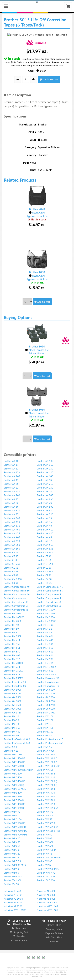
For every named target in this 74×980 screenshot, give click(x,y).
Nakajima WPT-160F (47, 906)
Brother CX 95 (44, 583)
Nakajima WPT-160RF (15, 910)
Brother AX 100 (45, 461)
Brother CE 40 (44, 556)
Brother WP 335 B (46, 788)
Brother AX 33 (11, 514)
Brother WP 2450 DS (14, 781)
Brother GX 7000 (46, 693)
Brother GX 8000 (13, 701)
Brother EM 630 (12, 659)
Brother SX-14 (11, 746)
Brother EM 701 (45, 659)
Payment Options (54, 933)
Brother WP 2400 (13, 777)
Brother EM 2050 (13, 621)
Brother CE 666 (45, 571)
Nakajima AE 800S (46, 898)
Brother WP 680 (45, 846)
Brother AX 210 (45, 483)
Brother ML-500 (45, 735)
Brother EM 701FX (13, 663)
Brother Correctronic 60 (49, 605)
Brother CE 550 (45, 563)
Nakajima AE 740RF (47, 891)
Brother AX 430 (45, 533)
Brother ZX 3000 (46, 880)
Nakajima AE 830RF (47, 902)
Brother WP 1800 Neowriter (18, 769)
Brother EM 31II (12, 632)
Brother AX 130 (45, 472)
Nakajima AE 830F (13, 902)
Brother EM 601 (45, 651)
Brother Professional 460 (50, 743)
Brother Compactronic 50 (17, 590)
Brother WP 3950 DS (14, 807)
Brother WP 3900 (46, 800)
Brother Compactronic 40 (17, 586)
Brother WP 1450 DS (14, 762)
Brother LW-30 (11, 724)
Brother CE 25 (11, 552)
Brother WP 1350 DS (14, 758)
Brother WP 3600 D (47, 796)
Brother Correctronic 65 (16, 609)
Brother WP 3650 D (14, 800)
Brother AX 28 (44, 502)
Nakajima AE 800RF (14, 898)
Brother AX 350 (12, 522)
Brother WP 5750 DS (48, 827)
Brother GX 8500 (13, 705)
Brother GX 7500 (13, 697)
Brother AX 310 (12, 510)
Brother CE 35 (11, 556)
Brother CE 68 (11, 575)
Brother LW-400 (45, 727)
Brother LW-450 (12, 731)
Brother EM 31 (44, 628)
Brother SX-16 (44, 746)
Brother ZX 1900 (13, 880)
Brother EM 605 (12, 655)
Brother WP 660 (45, 842)
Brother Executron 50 (48, 678)
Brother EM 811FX (46, 674)
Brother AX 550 (45, 544)
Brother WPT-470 (46, 872)
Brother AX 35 (44, 518)
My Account (20, 928)
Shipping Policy (54, 929)
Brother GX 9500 (46, 708)
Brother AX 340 (12, 518)
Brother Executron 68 (15, 685)
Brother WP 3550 (13, 796)
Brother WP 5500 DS (14, 823)
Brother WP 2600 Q (14, 785)
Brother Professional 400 (17, 739)
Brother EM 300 (45, 624)
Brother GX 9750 (13, 712)
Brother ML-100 (45, 731)
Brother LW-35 (44, 724)
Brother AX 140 (12, 476)
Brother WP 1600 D (14, 766)
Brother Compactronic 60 (17, 594)
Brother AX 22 (11, 487)
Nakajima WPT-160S (47, 910)
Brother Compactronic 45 (50, 586)
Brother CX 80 (44, 579)
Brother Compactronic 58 (50, 590)
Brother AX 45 (44, 537)
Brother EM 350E (12, 636)
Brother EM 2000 (46, 617)
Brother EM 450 (12, 644)
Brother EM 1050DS (14, 617)
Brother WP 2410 (46, 777)
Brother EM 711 (45, 663)
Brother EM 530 (45, 647)
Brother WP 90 (11, 868)
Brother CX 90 (11, 583)
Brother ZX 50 (11, 884)
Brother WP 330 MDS (15, 788)
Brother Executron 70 (48, 685)
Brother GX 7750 (46, 697)
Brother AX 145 (45, 476)
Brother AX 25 (11, 499)
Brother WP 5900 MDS (15, 834)
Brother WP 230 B (46, 773)
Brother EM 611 (45, 655)
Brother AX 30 (11, 506)
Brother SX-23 (11, 750)
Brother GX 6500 (46, 689)
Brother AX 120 (45, 468)
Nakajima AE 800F (46, 894)
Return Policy (54, 924)
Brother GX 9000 (13, 708)
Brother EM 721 (12, 666)
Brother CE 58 (11, 567)
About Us (54, 941)
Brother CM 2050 (13, 579)
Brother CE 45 (11, 560)
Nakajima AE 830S (13, 906)
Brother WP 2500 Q (47, 781)
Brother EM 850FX (13, 678)
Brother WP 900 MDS (48, 868)
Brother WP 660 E (13, 846)
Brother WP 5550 (46, 823)
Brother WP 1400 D (47, 758)
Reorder (21, 936)
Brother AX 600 (12, 548)
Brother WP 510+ (13, 819)
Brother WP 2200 (13, 773)
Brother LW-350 (12, 727)
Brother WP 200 (45, 769)
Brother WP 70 (11, 849)
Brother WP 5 (11, 815)
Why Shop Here (54, 937)
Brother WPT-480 (13, 876)
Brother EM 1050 (13, 613)
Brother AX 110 (45, 464)
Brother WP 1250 (46, 754)
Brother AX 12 (11, 468)
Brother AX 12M (12, 472)
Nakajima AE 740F (13, 891)
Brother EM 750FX (13, 670)
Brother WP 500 (45, 815)
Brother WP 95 (11, 872)
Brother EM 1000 (46, 609)
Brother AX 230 (12, 491)
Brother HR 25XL (46, 712)
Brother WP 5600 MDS (15, 827)
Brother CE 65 (11, 571)
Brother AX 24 (44, 491)
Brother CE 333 (45, 552)
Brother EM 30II (12, 628)
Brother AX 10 (11, 461)
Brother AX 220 (45, 487)
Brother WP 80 (44, 861)
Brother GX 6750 (13, 693)
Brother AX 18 (44, 480)
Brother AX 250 (45, 499)
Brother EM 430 (45, 640)
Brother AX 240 (12, 495)
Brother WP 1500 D (47, 762)
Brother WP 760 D (13, 857)
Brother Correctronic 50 (49, 602)
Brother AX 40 (44, 525)
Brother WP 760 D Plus (49, 857)
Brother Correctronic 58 (16, 605)
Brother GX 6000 (13, 689)
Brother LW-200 (45, 720)
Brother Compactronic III (49, 598)
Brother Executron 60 (15, 682)
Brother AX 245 (45, 495)
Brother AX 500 (12, 544)
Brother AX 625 (45, 548)
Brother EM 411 (12, 640)
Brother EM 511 (12, 647)
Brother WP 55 (44, 819)
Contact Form (21, 940)
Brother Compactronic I (49, 594)
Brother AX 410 (45, 529)
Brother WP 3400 (13, 792)
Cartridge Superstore (32, 967)
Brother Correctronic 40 (16, 602)
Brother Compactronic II (16, 598)
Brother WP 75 (44, 853)
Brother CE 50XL (12, 563)
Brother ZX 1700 (46, 876)
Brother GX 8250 (46, 701)
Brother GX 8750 (46, 705)
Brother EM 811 (12, 674)
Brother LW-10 (11, 716)
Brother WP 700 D (46, 849)
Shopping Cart (20, 932)
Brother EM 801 (45, 670)
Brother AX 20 (11, 483)
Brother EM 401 (45, 636)
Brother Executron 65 (48, 682)
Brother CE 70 (44, 575)
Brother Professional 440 (17, 743)
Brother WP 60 (44, 834)
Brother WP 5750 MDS (15, 830)
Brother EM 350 (45, 632)
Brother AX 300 (45, 506)
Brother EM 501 (45, 644)
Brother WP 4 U (45, 811)
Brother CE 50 (44, 560)
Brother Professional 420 (50, 739)
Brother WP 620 (12, 838)
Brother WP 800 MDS (15, 865)
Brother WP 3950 (46, 804)
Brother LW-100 (45, 716)
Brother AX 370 (12, 525)
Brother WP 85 (44, 865)
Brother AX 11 (11, 464)
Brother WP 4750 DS (48, 807)
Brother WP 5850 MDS (48, 830)
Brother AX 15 (11, 480)
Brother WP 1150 (13, 754)
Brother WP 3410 (46, 792)
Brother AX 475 (45, 541)
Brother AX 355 (45, 522)
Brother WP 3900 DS (14, 804)
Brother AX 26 (11, 502)
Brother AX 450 (12, 541)
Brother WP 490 (12, 811)
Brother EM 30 (11, 624)
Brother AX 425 (12, 533)
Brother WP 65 (44, 838)
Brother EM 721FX (46, 666)
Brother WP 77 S (12, 861)
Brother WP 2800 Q (47, 785)
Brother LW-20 (11, 720)
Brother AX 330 (45, 514)
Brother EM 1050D (46, 613)
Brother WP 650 (12, 842)
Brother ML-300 (12, 735)
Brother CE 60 (44, 567)
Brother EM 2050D (46, 621)
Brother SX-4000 (46, 750)
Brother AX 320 (45, 510)
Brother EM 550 (12, 651)
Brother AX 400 (12, 529)
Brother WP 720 (12, 853)
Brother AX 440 (12, 537)
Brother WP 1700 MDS (48, 766)
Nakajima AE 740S (13, 894)
